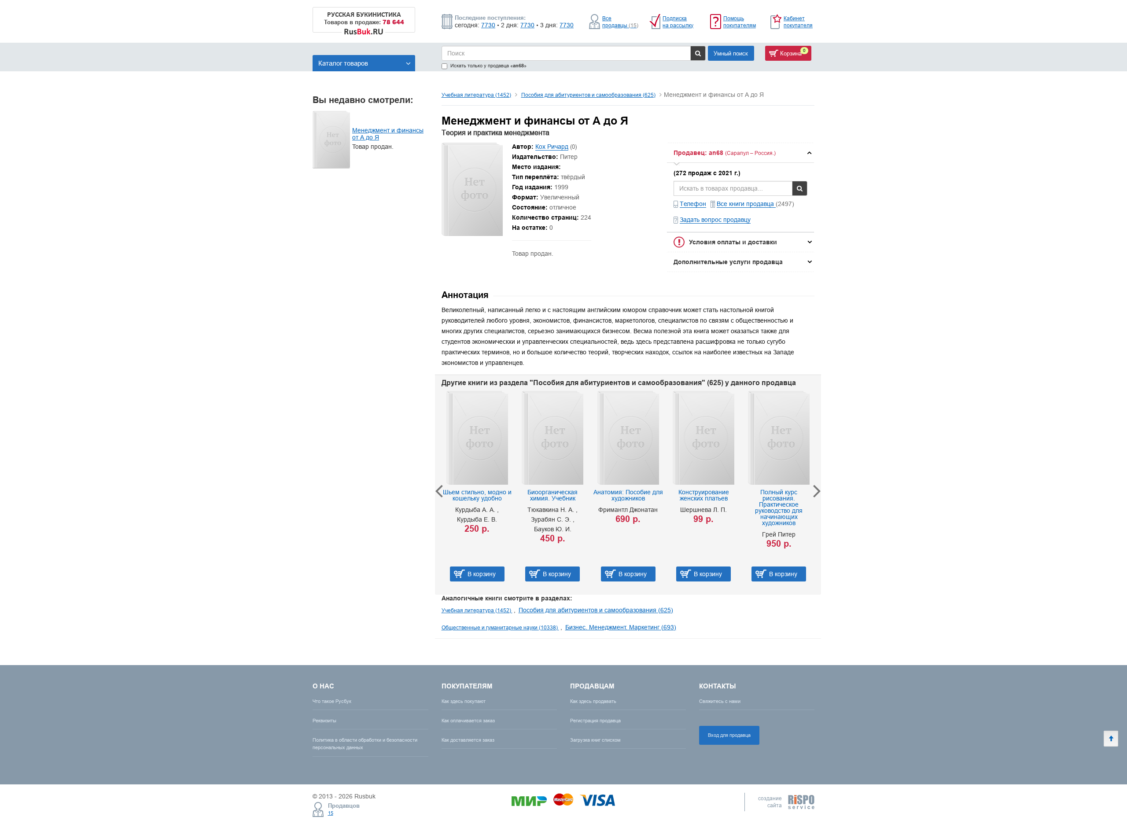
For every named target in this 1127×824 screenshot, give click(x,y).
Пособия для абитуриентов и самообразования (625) (588, 95)
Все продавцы (620, 22)
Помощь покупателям (739, 22)
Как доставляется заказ (468, 740)
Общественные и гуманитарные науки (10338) (500, 627)
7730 (488, 25)
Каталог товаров (343, 63)
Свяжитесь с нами (719, 701)
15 (330, 813)
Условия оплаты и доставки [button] (733, 242)
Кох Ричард (551, 146)
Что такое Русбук (332, 701)
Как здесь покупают (464, 701)
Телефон (693, 203)
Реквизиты (324, 720)
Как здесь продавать (593, 701)
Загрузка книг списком (595, 740)
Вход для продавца (729, 735)
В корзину (482, 574)
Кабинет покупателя (798, 22)
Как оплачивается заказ (468, 720)
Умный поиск (731, 53)
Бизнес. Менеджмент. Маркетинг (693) (620, 627)
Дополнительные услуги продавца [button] (728, 261)
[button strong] (740, 152)
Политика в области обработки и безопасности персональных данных (365, 743)
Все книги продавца (746, 203)
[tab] (740, 152)
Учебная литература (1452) (476, 95)
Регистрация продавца (595, 720)
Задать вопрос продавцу (715, 219)
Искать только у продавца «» (488, 65)
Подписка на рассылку (678, 22)
